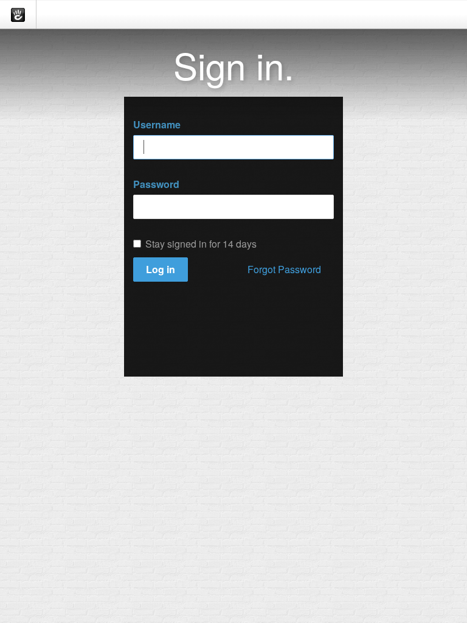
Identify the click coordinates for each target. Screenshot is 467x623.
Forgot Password (284, 269)
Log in (160, 269)
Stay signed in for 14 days (201, 244)
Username (157, 124)
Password (156, 184)
